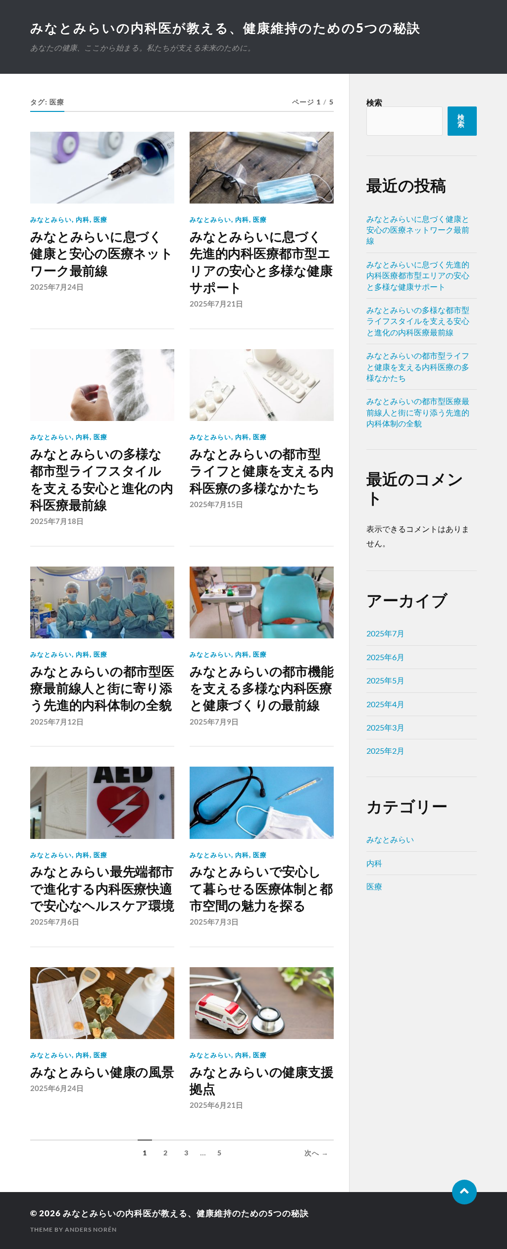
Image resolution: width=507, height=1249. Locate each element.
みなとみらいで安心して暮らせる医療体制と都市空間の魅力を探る (261, 889)
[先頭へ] (464, 1192)
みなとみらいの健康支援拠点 (261, 1080)
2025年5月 (385, 680)
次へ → (316, 1153)
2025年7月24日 (57, 286)
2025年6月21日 (216, 1104)
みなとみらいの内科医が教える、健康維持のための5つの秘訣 (225, 27)
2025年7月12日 (57, 721)
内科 (83, 219)
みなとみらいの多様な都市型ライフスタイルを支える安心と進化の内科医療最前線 (101, 479)
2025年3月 (385, 727)
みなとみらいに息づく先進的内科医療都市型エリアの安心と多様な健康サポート (261, 262)
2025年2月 (385, 750)
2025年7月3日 (214, 921)
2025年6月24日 (57, 1088)
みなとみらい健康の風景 (102, 1072)
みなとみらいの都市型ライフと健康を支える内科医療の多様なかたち (261, 471)
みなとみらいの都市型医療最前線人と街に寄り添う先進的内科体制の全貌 (102, 689)
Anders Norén (91, 1229)
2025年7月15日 (216, 504)
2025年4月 (385, 704)
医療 (100, 219)
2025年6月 (385, 657)
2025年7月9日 (214, 721)
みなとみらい (51, 219)
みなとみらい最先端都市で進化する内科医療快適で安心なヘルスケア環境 (102, 889)
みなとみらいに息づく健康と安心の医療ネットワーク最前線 (101, 254)
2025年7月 (385, 633)
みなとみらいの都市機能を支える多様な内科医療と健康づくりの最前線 (261, 689)
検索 (374, 102)
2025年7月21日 (216, 303)
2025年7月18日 (57, 521)
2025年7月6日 (54, 921)
